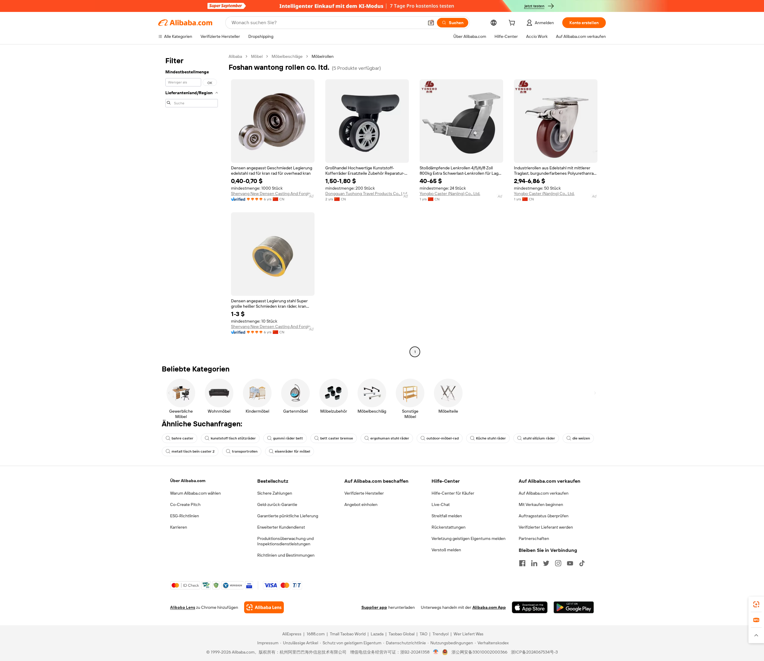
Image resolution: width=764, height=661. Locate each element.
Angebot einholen (361, 504)
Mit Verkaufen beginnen (541, 504)
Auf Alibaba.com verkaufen (544, 493)
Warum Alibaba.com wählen (195, 493)
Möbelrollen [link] (323, 56)
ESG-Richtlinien (184, 515)
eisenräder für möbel (292, 451)
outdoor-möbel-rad (442, 438)
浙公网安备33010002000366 (479, 652)
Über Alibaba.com (187, 480)
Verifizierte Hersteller (364, 493)
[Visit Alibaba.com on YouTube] (570, 563)
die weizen (581, 438)
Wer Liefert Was (468, 633)
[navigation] (191, 205)
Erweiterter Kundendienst (281, 527)
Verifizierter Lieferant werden (546, 527)
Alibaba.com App (489, 607)
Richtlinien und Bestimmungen (286, 555)
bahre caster (182, 438)
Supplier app (374, 607)
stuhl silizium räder (539, 438)
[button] (431, 22)
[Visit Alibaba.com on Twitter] (546, 563)
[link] (756, 604)
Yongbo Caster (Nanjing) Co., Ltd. (450, 193)
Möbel (257, 56)
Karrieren (178, 527)
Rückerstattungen (449, 527)
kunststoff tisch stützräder (233, 438)
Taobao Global (402, 633)
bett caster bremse (336, 438)
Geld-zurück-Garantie (277, 504)
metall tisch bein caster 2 (193, 451)
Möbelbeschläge (287, 56)
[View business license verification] (436, 652)
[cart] (513, 23)
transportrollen (245, 451)
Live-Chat (441, 504)
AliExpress (291, 633)
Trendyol (440, 633)
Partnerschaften (534, 538)
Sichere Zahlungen (274, 493)
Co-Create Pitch (185, 504)
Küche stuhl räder (491, 438)
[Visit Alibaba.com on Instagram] (558, 563)
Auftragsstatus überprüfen (544, 515)
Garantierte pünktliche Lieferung (287, 515)
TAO (423, 633)
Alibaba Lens (182, 607)
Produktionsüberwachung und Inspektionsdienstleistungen (285, 541)
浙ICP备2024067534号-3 (534, 652)
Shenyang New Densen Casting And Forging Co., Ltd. (273, 193)
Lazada (377, 633)
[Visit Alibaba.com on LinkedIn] (534, 563)
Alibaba (235, 56)
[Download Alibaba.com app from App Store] (530, 607)
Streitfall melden (447, 515)
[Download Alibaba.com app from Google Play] (574, 607)
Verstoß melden (446, 549)
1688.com (315, 633)
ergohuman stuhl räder (389, 438)
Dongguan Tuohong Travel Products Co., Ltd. (366, 193)
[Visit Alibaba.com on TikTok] (582, 563)
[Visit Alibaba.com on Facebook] (522, 563)
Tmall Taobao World (348, 633)
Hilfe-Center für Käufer (453, 493)
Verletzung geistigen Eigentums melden (469, 538)
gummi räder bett (288, 438)
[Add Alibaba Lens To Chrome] (264, 607)
